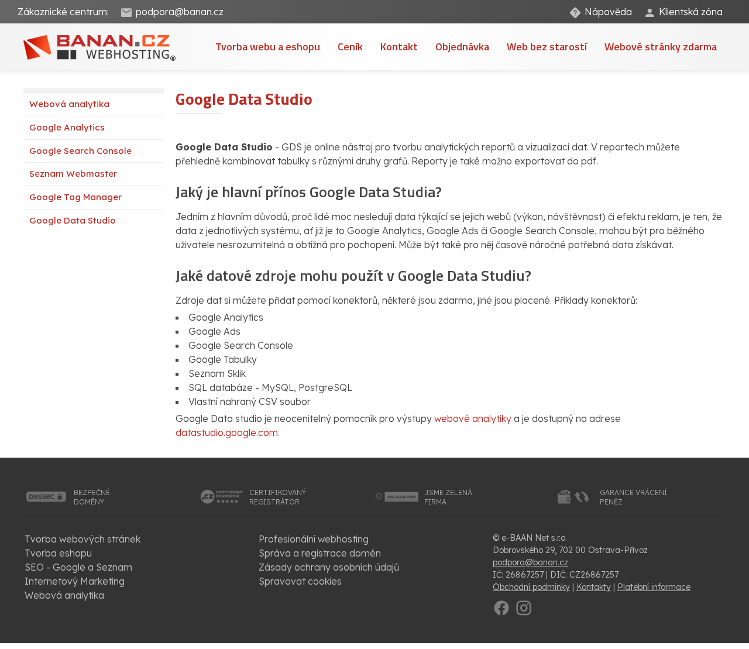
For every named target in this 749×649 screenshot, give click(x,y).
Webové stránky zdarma (660, 46)
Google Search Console (80, 150)
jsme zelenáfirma (448, 497)
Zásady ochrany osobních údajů (329, 567)
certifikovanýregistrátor (277, 497)
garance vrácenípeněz (633, 497)
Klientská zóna (691, 12)
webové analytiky (472, 418)
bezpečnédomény (92, 497)
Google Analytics (67, 127)
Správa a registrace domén (320, 553)
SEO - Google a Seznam (78, 567)
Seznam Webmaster (73, 173)
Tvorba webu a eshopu (267, 46)
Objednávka (462, 46)
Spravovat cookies (300, 581)
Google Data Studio (72, 220)
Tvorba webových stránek (82, 539)
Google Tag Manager (75, 196)
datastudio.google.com (227, 432)
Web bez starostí (547, 46)
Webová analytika (69, 103)
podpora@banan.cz (180, 12)
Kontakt (399, 46)
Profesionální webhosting (314, 539)
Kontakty (593, 587)
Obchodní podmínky (531, 587)
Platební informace (653, 587)
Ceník (350, 46)
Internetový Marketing (75, 581)
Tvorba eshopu (58, 553)
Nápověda (608, 12)
